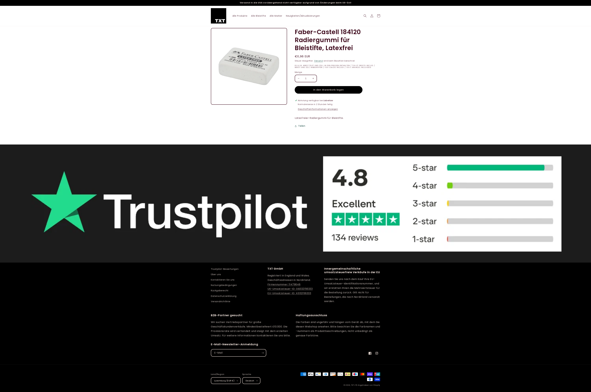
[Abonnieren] (262, 353)
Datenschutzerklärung (224, 296)
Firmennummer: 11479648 (283, 284)
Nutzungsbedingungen (224, 285)
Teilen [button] (301, 125)
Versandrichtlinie (220, 301)
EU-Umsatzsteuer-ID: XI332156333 (289, 293)
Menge (298, 72)
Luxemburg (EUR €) (224, 380)
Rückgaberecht (220, 290)
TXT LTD (354, 385)
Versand (318, 60)
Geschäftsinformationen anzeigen (318, 109)
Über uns (216, 274)
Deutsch (250, 380)
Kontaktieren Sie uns (223, 279)
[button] (365, 15)
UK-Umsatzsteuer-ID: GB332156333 (290, 289)
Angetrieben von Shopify (369, 385)
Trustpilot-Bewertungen (225, 269)
